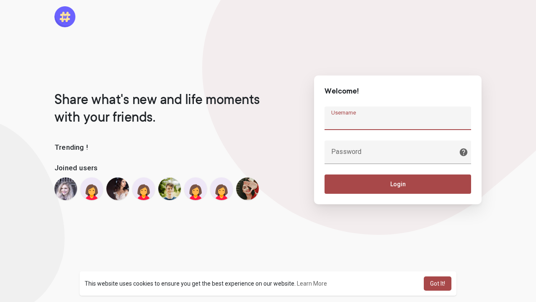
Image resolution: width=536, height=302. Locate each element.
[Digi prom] (91, 188)
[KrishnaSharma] (221, 188)
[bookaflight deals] (169, 188)
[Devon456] (195, 188)
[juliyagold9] (65, 188)
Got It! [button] (437, 283)
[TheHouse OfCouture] (117, 188)
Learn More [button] (312, 283)
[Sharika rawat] (247, 188)
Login (398, 184)
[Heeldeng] (143, 188)
